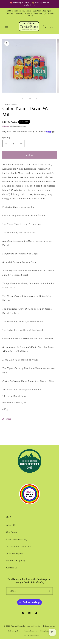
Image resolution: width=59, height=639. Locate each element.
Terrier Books (17, 626)
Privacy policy (14, 631)
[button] (6, 26)
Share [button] (8, 419)
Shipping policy (47, 631)
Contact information (31, 636)
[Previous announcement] (5, 4)
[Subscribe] (49, 591)
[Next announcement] (53, 4)
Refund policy (49, 626)
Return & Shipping (15, 560)
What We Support (15, 553)
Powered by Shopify (31, 626)
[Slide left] (22, 98)
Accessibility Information (18, 546)
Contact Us (11, 568)
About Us (11, 525)
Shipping (5, 126)
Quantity (6, 137)
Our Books (11, 532)
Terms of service (30, 631)
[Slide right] (36, 98)
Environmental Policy (17, 539)
